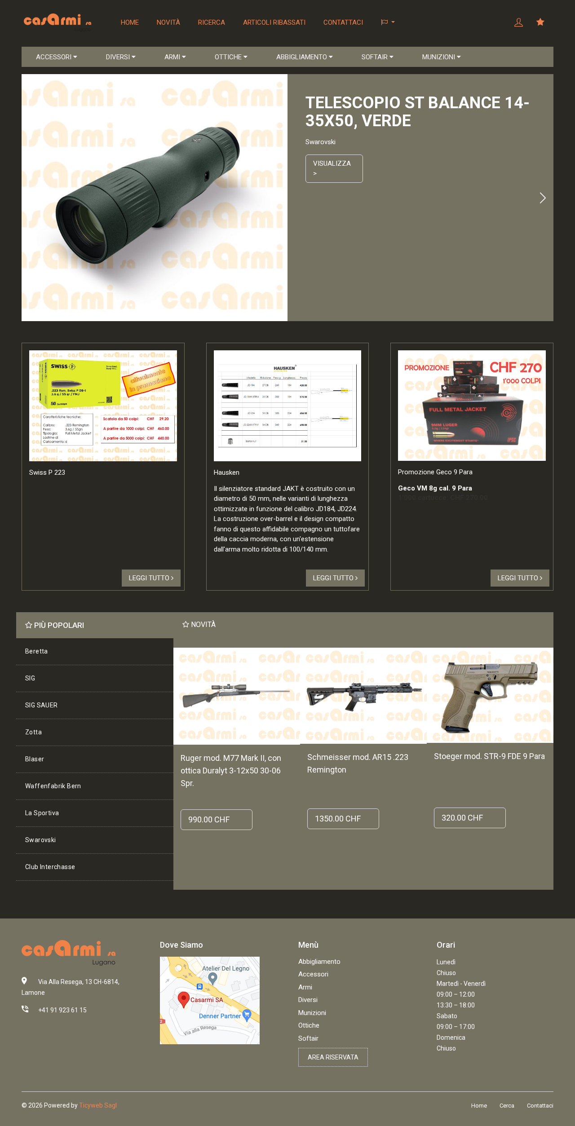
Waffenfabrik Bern (53, 786)
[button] (388, 22)
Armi (305, 987)
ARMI (173, 57)
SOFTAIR (375, 57)
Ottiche (308, 1025)
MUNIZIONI (439, 57)
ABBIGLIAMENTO (302, 57)
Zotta (33, 732)
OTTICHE (229, 57)
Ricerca (211, 22)
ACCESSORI (54, 57)
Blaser (34, 759)
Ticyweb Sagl (98, 1105)
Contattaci (343, 22)
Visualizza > (332, 168)
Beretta (36, 651)
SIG (30, 678)
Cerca (507, 1105)
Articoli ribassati (274, 22)
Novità (168, 22)
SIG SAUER (41, 705)
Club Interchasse (50, 866)
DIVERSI (119, 57)
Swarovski (40, 839)
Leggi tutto (150, 578)
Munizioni (312, 1013)
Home (130, 22)
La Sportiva (42, 813)
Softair (308, 1038)
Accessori (313, 974)
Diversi (308, 1000)
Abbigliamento (319, 962)
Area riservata (333, 1057)
